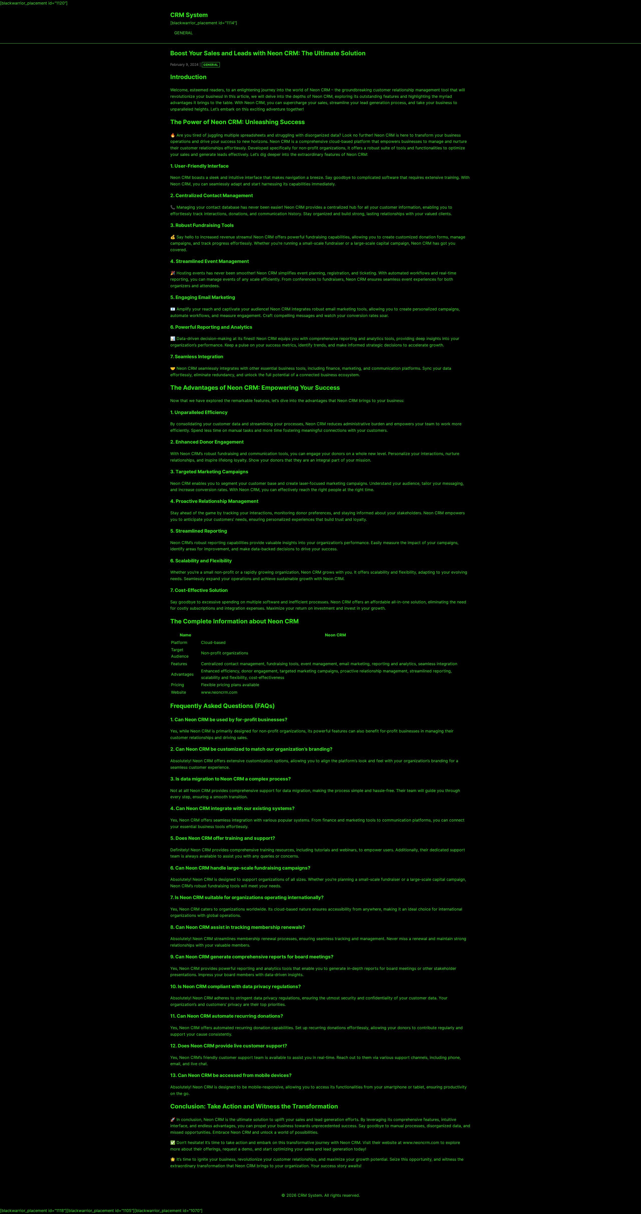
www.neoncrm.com (421, 1142)
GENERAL (183, 32)
